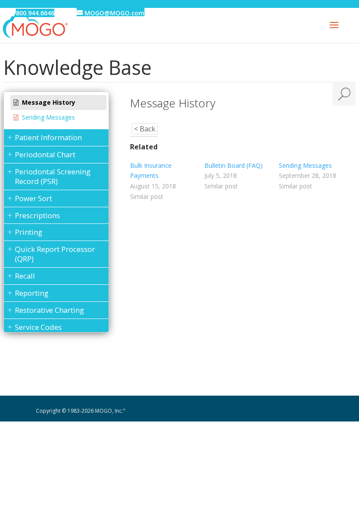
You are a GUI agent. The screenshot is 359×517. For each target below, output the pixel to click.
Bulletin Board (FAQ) (233, 165)
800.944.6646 (35, 13)
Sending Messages (305, 165)
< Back (144, 129)
